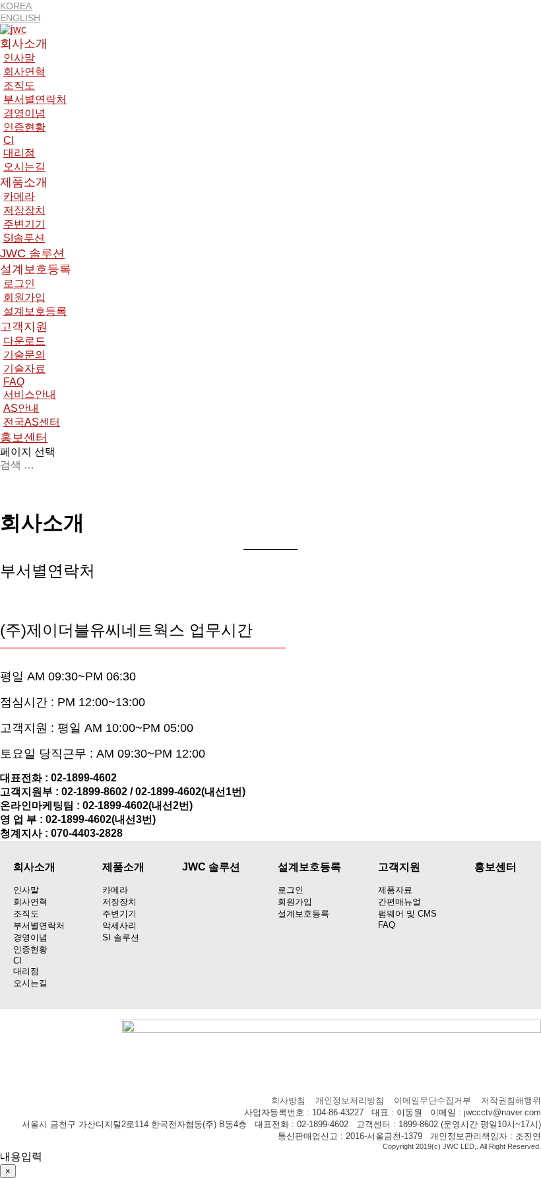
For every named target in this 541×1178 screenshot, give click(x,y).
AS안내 (21, 408)
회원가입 (24, 297)
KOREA (16, 6)
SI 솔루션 (120, 937)
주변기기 (24, 224)
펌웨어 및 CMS (407, 914)
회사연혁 (24, 71)
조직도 (19, 85)
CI (8, 140)
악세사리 (119, 926)
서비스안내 (29, 394)
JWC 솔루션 (32, 253)
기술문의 (24, 354)
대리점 (19, 152)
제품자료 (395, 890)
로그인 (19, 283)
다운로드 (24, 340)
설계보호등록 (35, 311)
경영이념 (24, 113)
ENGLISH (20, 18)
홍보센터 (24, 437)
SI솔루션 (24, 238)
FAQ (13, 381)
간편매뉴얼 (399, 902)
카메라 (19, 196)
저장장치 (24, 210)
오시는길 (24, 166)
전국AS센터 (31, 422)
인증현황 (24, 127)
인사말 (19, 57)
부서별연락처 (35, 99)
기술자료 (24, 368)
